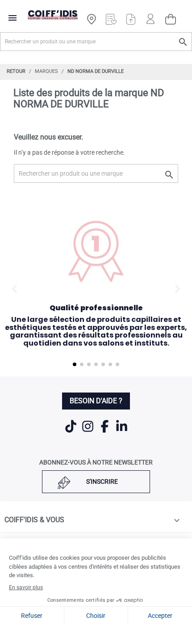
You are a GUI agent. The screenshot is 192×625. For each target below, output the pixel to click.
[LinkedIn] (121, 431)
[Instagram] (88, 431)
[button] (14, 289)
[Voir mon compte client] (150, 15)
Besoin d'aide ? (96, 401)
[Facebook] (105, 431)
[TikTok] (71, 431)
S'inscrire (102, 481)
